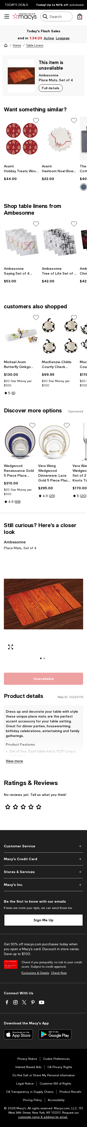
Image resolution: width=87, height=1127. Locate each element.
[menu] (7, 16)
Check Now (59, 973)
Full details (50, 88)
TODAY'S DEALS (16, 5)
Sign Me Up (43, 920)
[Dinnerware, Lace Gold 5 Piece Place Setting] (54, 441)
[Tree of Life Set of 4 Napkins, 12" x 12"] (60, 242)
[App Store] (18, 1034)
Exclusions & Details (35, 973)
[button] (43, 610)
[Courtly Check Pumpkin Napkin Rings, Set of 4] (60, 336)
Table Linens (34, 45)
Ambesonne (48, 75)
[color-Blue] (84, 187)
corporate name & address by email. (43, 1117)
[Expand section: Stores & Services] (43, 872)
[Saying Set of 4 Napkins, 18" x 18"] (22, 242)
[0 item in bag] (79, 16)
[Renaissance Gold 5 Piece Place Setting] (20, 441)
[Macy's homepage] (6, 45)
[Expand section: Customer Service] (43, 846)
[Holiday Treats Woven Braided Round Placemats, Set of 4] (22, 139)
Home (17, 45)
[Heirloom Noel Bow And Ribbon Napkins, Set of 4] (60, 139)
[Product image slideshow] (43, 610)
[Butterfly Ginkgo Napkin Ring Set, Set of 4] (22, 336)
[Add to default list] (36, 120)
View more (14, 761)
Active (49, 38)
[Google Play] (55, 1034)
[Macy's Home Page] (24, 16)
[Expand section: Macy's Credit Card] (43, 859)
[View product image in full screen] (11, 647)
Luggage (63, 38)
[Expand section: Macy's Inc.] (43, 884)
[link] (22, 172)
